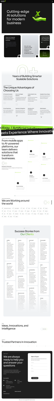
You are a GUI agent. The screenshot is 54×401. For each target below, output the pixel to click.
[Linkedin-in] (17, 393)
